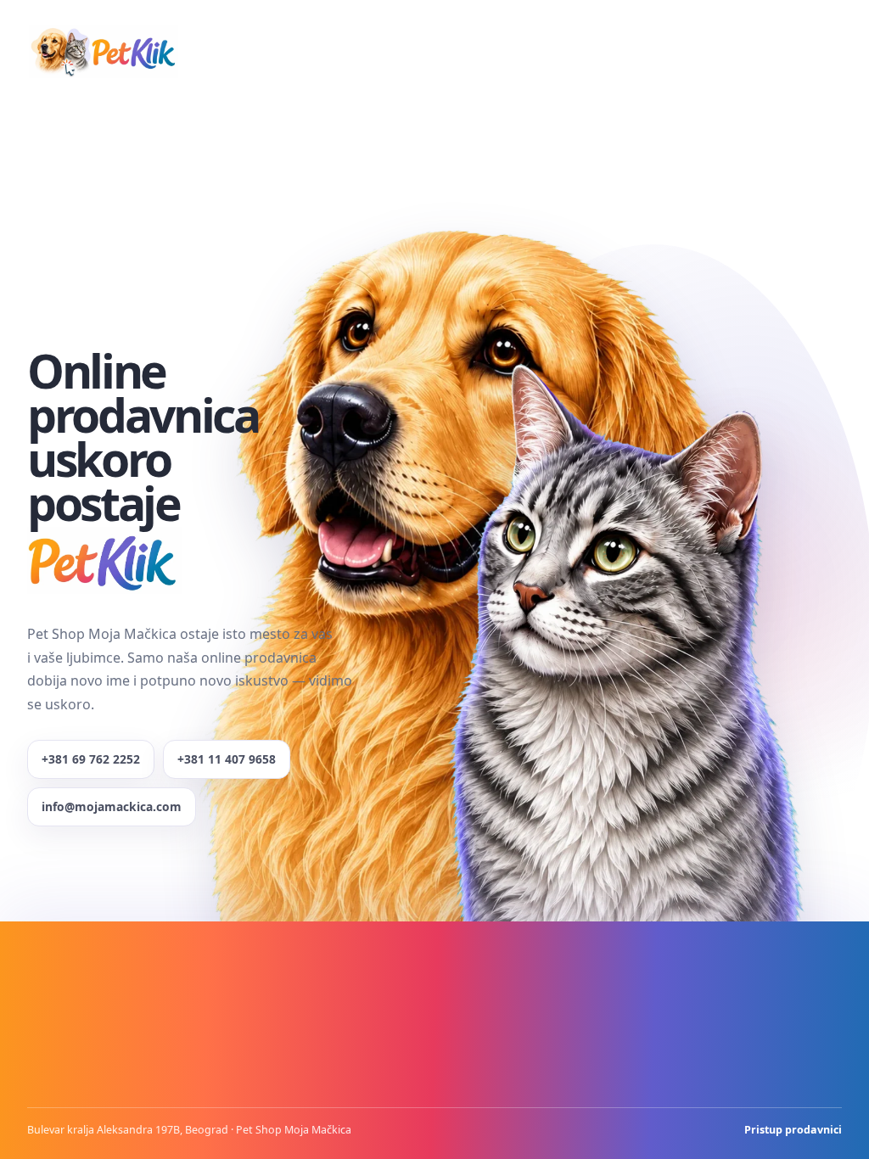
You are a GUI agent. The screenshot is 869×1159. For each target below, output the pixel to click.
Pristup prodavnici (793, 1130)
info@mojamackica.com (112, 806)
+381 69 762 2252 (91, 759)
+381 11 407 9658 (226, 759)
